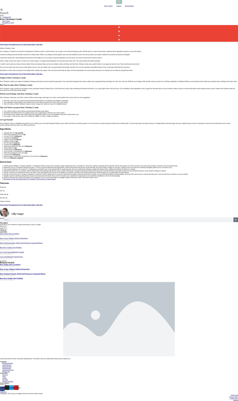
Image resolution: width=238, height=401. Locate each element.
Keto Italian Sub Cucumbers (9, 234)
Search (2, 218)
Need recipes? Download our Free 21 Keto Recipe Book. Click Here (21, 44)
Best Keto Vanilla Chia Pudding (11, 247)
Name (2, 226)
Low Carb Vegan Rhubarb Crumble (12, 252)
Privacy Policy (108, 6)
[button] (4, 11)
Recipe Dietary (129, 6)
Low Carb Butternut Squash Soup (11, 257)
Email (2, 228)
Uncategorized (6, 17)
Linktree (118, 6)
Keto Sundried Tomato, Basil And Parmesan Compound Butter (21, 243)
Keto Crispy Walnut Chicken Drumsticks (14, 238)
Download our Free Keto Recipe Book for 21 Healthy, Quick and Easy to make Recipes (30, 179)
